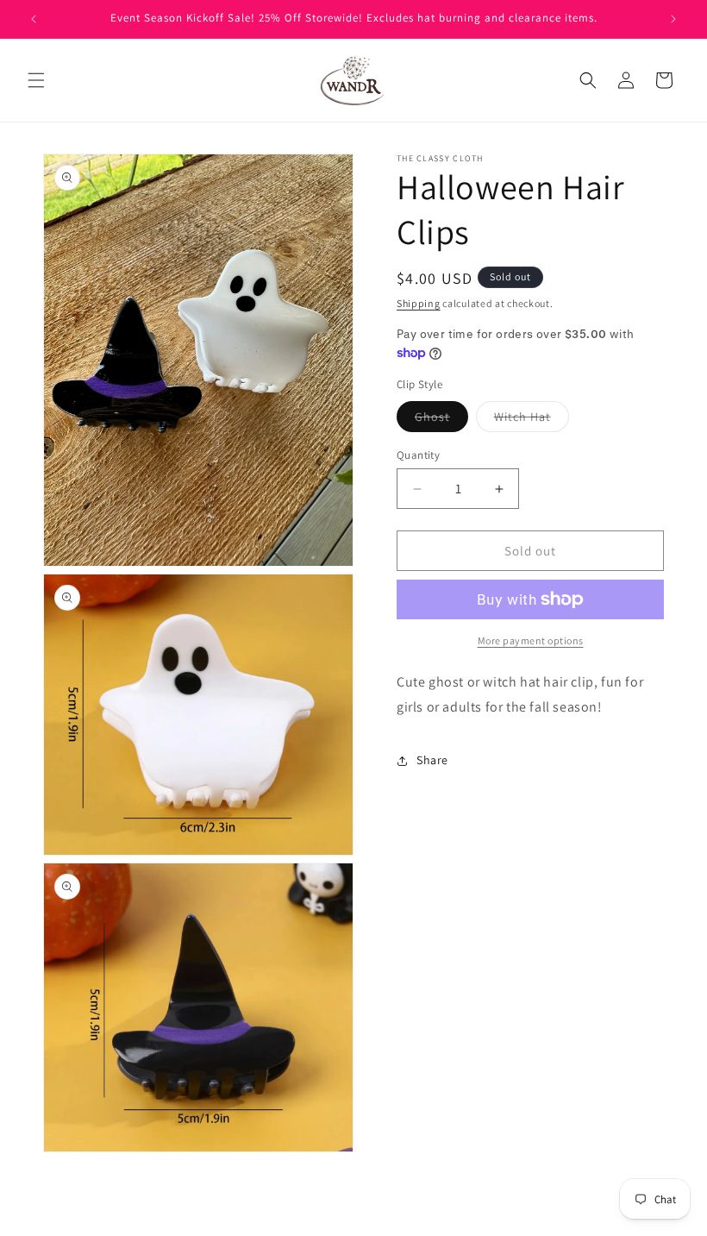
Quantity (418, 455)
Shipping (419, 303)
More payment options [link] (531, 640)
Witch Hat (531, 420)
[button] (36, 80)
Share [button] (432, 760)
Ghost (441, 420)
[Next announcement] (673, 19)
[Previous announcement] (34, 19)
